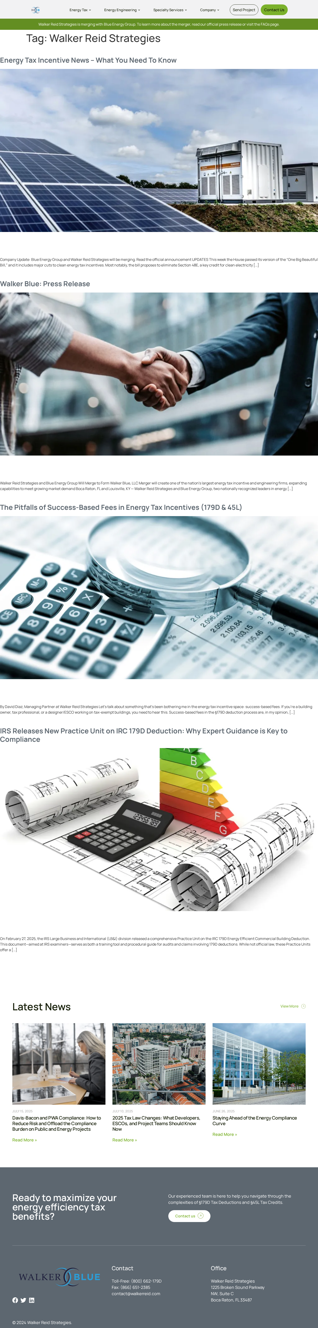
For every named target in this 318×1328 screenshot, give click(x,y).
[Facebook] (15, 1300)
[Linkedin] (31, 1300)
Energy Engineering (120, 10)
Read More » (24, 1139)
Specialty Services (168, 10)
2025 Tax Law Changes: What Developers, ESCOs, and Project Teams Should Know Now (156, 1123)
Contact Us (274, 9)
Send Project (244, 9)
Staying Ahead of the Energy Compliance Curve (255, 1121)
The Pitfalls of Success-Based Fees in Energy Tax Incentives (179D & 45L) (121, 507)
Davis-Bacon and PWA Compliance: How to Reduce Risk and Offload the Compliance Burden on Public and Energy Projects (56, 1123)
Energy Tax (79, 10)
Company (208, 10)
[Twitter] (23, 1300)
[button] (81, 9)
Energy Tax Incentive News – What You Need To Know (88, 60)
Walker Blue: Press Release (45, 283)
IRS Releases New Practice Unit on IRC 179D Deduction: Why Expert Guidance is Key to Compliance (144, 735)
